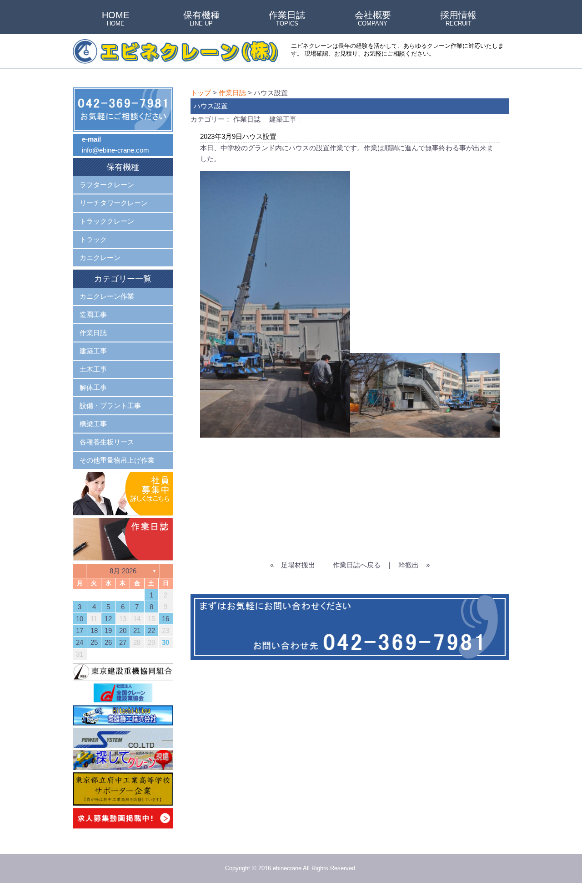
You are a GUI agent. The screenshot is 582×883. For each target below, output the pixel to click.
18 (94, 630)
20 (122, 630)
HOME (115, 19)
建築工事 (282, 119)
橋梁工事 (93, 424)
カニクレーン (100, 257)
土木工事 (93, 369)
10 (79, 619)
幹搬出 (408, 565)
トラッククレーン (107, 221)
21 (136, 630)
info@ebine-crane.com (115, 150)
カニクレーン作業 (107, 296)
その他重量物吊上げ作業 (117, 460)
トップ (201, 93)
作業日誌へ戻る (357, 565)
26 (108, 642)
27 (122, 642)
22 (151, 630)
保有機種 (201, 19)
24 (79, 642)
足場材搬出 (298, 565)
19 (108, 630)
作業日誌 (287, 19)
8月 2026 (123, 571)
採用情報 (458, 19)
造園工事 (93, 314)
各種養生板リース (107, 442)
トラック (93, 239)
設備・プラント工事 (110, 405)
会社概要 (373, 19)
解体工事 (93, 387)
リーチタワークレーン (114, 203)
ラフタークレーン (107, 185)
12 (108, 619)
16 (165, 619)
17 (79, 630)
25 (94, 642)
